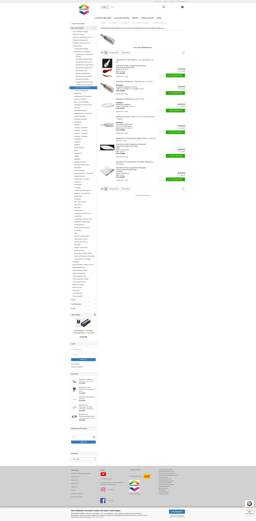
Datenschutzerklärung (97, 517)
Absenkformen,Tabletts (82, 79)
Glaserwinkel (78, 153)
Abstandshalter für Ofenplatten (83, 96)
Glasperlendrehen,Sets (79, 273)
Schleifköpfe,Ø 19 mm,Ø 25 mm (83, 219)
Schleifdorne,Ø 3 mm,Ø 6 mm (82, 213)
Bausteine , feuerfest (80, 99)
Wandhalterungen (79, 250)
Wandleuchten (147, 18)
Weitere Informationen (177, 516)
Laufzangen (77, 187)
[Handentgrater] (83, 323)
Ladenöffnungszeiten (77, 493)
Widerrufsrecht (75, 477)
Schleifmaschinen (79, 224)
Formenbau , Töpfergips (81, 136)
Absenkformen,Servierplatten (84, 76)
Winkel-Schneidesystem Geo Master (84, 256)
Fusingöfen (77, 142)
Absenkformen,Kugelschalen (84, 67)
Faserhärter (77, 125)
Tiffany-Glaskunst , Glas (79, 276)
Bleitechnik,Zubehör (78, 284)
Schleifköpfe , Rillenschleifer (82, 222)
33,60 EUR (83, 337)
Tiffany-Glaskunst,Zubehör (166, 484)
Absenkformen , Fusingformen (82, 51)
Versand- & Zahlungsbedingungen (80, 473)
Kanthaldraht (77, 184)
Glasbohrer (77, 145)
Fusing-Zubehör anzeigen (81, 48)
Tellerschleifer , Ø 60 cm (81, 242)
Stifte (75, 233)
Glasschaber (77, 167)
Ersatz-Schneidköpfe (80, 116)
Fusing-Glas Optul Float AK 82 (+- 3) (83, 37)
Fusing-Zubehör (77, 46)
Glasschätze (76, 290)
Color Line (77, 107)
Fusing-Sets (76, 262)
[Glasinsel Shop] (84, 9)
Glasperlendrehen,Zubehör (80, 270)
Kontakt (73, 490)
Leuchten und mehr (103, 18)
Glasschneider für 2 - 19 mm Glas (83, 173)
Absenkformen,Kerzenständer (84, 85)
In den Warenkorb (175, 75)
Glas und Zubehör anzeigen (80, 31)
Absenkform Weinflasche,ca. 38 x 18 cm (130, 99)
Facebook (110, 500)
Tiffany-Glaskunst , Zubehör (80, 279)
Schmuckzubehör (77, 296)
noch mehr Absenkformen (83, 87)
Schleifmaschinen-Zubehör (82, 227)
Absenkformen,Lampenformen (84, 82)
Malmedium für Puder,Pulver (82, 193)
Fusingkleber (77, 139)
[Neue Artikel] (95, 315)
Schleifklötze (78, 216)
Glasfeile (76, 156)
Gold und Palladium (79, 176)
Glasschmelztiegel (79, 170)
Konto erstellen (75, 364)
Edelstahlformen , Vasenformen (83, 113)
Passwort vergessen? (77, 367)
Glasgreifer (77, 159)
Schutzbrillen (77, 230)
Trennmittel (77, 244)
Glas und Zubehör (121, 18)
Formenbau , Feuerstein (80, 127)
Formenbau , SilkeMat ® (81, 133)
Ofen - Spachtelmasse (80, 202)
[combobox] (114, 53)
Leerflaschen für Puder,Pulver (82, 190)
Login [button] (173, 1)
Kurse (159, 18)
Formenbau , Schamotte (81, 130)
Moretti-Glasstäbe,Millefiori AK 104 (168, 475)
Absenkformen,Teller (81, 70)
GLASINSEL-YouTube (106, 479)
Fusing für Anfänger (78, 34)
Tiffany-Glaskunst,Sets (79, 282)
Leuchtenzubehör (77, 293)
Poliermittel (77, 207)
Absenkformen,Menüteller (83, 73)
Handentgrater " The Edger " (82, 179)
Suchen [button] (159, 1)
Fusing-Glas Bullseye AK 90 (80, 40)
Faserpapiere (78, 122)
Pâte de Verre (78, 204)
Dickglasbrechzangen (80, 110)
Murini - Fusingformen (82, 90)
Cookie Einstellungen (77, 497)
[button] (165, 1)
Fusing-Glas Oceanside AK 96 (81, 43)
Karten (135, 18)
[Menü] (253, 501)
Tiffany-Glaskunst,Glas (165, 482)
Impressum (74, 487)
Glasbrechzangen (79, 147)
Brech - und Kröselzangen (81, 102)
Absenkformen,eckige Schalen (84, 65)
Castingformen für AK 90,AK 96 (83, 105)
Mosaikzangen (78, 196)
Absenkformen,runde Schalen (84, 59)
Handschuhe (77, 182)
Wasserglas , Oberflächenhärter (83, 253)
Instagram (110, 490)
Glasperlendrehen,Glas (79, 267)
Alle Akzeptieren (177, 512)
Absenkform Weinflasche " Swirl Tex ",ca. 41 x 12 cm (134, 81)
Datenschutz (74, 480)
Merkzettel (182, 1)
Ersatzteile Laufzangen (80, 119)
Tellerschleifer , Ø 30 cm (81, 239)
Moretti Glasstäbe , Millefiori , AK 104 (83, 264)
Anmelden (83, 359)
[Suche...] (164, 7)
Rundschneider (78, 210)
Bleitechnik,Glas (77, 287)
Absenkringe (77, 93)
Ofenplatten (77, 199)
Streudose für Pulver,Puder (81, 236)
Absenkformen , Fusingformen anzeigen (84, 55)
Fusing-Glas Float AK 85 (165, 469)
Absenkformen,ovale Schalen (84, 62)
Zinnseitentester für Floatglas (82, 259)
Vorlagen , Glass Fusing (80, 247)
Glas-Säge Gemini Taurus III (82, 165)
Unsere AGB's (75, 483)
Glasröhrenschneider (80, 162)
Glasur (76, 150)
